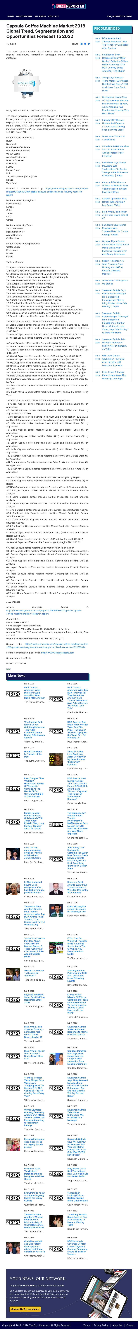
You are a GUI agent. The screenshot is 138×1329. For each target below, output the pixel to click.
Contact (130, 1325)
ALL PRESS (40, 16)
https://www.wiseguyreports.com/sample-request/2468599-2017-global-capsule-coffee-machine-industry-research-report (47, 191)
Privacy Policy (101, 1325)
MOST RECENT (24, 16)
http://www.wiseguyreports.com (57, 652)
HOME (10, 16)
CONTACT (53, 16)
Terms (86, 1325)
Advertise (117, 1325)
